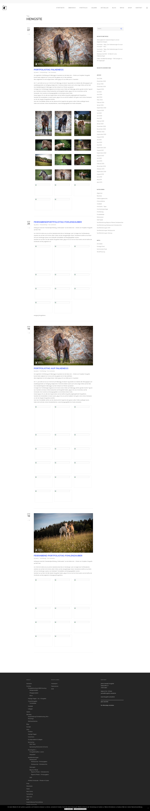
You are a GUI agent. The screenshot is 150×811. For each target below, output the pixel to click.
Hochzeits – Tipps (101, 206)
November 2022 (101, 129)
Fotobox (30, 731)
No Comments (52, 72)
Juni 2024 (99, 94)
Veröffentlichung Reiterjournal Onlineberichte (109, 225)
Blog (27, 724)
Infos (27, 729)
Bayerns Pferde (34, 770)
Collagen (30, 709)
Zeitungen (32, 767)
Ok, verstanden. (68, 809)
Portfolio (28, 686)
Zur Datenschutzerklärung (80, 809)
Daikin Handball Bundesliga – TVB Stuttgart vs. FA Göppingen (109, 59)
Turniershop (29, 794)
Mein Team (33, 744)
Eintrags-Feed (101, 246)
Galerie (28, 712)
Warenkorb (29, 786)
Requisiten (32, 754)
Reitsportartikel (34, 690)
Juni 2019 (99, 177)
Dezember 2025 (101, 81)
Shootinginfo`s (32, 750)
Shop (27, 783)
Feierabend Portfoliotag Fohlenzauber (58, 555)
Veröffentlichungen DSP (103, 227)
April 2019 (99, 182)
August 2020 (100, 155)
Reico (31, 695)
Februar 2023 (100, 121)
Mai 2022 (99, 145)
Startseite (29, 683)
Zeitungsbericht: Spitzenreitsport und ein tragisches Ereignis (108, 41)
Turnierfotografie (32, 701)
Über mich (29, 796)
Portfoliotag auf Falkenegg (51, 368)
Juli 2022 (99, 139)
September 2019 (101, 171)
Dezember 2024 (101, 86)
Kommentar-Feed (102, 249)
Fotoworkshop (43, 72)
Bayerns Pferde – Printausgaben (40, 774)
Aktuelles (28, 714)
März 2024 (100, 100)
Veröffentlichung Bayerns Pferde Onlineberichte (110, 222)
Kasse (28, 789)
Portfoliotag (43, 371)
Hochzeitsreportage (102, 209)
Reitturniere (100, 217)
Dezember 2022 (101, 126)
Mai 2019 (99, 179)
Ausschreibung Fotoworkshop (34, 802)
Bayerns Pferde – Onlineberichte (40, 772)
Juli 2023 (99, 113)
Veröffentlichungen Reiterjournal (106, 230)
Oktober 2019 (100, 169)
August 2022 (100, 137)
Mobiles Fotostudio (31, 804)
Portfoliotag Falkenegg (49, 69)
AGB (27, 799)
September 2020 (101, 153)
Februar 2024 (100, 102)
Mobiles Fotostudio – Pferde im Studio (38, 780)
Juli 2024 (99, 92)
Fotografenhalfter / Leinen (37, 752)
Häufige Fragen (32, 734)
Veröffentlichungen (33, 757)
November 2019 (101, 166)
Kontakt (28, 727)
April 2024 (99, 97)
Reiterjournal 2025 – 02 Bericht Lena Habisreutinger (107, 55)
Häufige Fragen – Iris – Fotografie (37, 698)
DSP (31, 777)
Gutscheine (31, 737)
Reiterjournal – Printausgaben (39, 761)
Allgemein (99, 193)
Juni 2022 (99, 142)
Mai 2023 (99, 118)
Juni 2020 (99, 161)
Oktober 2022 (100, 131)
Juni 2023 (99, 115)
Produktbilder (100, 214)
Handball (99, 204)
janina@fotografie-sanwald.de (108, 693)
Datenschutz (54, 686)
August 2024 (100, 89)
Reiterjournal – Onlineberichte (39, 764)
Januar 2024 (100, 105)
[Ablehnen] (148, 808)
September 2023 (101, 107)
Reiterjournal (33, 759)
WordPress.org (101, 251)
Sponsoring (31, 742)
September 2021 (101, 147)
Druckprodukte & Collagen (35, 739)
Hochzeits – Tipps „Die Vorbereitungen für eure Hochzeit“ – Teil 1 (110, 50)
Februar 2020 (100, 163)
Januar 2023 (100, 123)
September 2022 (101, 134)
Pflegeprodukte (34, 693)
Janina (37, 72)
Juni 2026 (99, 78)
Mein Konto (29, 791)
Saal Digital (100, 220)
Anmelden (100, 244)
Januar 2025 (100, 84)
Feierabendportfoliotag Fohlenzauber (58, 222)
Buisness (99, 196)
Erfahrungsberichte (102, 198)
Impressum (54, 683)
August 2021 (100, 150)
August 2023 (100, 110)
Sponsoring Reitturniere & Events (39, 747)
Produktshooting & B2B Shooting (37, 688)
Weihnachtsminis (32, 721)
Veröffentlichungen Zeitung (104, 233)
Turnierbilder (33, 703)
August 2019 (100, 174)
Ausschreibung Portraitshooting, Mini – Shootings (38, 717)
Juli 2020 (99, 158)
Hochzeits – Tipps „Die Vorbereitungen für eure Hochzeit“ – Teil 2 (110, 45)
